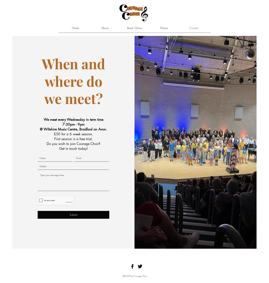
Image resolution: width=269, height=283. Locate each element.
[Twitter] (140, 266)
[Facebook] (132, 266)
